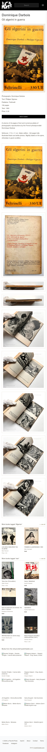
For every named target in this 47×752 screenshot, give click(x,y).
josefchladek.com (39, 748)
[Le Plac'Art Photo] (7, 5)
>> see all (42, 524)
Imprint (22, 741)
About (28, 741)
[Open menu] (42, 5)
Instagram (14, 743)
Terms (42, 741)
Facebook (6, 743)
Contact (35, 741)
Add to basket (23, 116)
